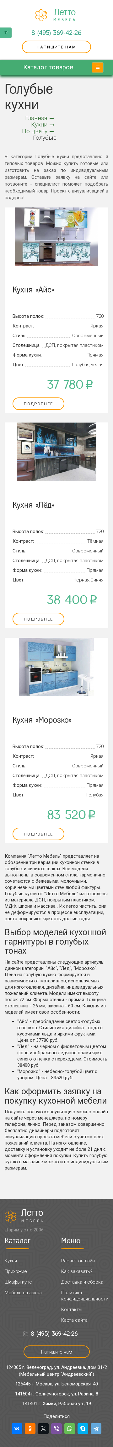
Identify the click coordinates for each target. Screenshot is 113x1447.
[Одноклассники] (30, 1429)
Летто (65, 15)
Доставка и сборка (82, 1282)
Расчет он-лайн (78, 1261)
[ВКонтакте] (17, 1429)
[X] (43, 1429)
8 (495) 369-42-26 (56, 33)
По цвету (34, 131)
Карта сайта (74, 1320)
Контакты (71, 1309)
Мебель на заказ (23, 1292)
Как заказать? (77, 1271)
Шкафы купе (18, 1282)
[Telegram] (96, 1429)
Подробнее (38, 404)
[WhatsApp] (70, 1429)
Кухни (39, 124)
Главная (36, 118)
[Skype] (83, 1429)
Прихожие (16, 1271)
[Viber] (56, 1429)
